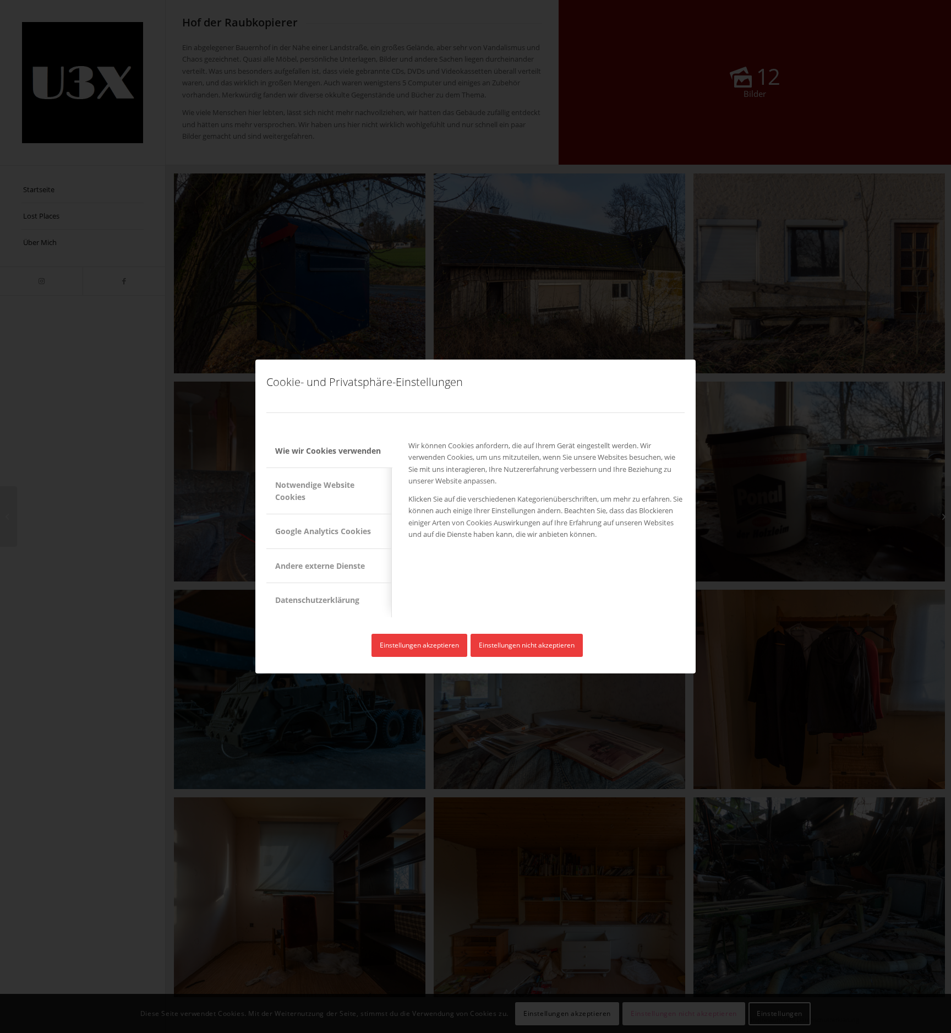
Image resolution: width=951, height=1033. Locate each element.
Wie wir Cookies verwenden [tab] (328, 450)
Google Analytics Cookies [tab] (323, 531)
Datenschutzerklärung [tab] (317, 600)
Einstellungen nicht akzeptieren (527, 645)
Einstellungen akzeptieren (419, 645)
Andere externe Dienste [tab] (320, 566)
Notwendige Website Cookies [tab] (314, 491)
